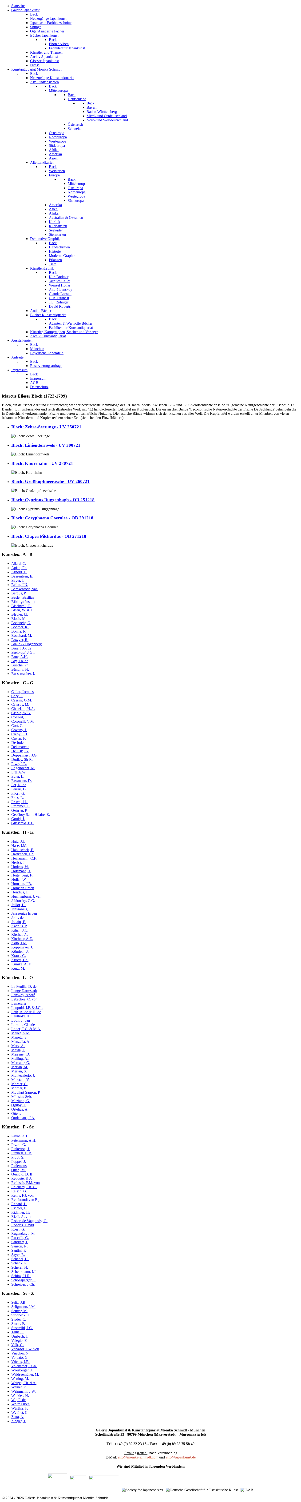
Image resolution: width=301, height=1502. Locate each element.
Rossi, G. (18, 1229)
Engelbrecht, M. (23, 768)
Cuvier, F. (18, 738)
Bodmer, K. (20, 627)
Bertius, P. (18, 593)
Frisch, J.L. (19, 802)
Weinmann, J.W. (23, 1391)
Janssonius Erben (24, 913)
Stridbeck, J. (20, 1315)
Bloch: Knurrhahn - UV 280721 (42, 463)
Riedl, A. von (21, 1217)
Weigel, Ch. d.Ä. (23, 1383)
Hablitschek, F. (22, 850)
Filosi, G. (18, 793)
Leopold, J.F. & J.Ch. (27, 1008)
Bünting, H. (20, 669)
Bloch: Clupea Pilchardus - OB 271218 (48, 536)
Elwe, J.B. (19, 764)
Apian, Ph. (19, 568)
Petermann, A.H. (23, 1140)
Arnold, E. (19, 572)
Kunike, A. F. (21, 964)
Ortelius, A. (19, 1109)
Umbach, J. (19, 1336)
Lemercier (18, 1003)
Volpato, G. (19, 1357)
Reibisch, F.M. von (25, 1183)
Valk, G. (17, 1345)
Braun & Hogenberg (26, 644)
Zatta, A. (17, 1417)
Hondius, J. (19, 892)
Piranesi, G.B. (21, 1153)
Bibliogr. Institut (23, 602)
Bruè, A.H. (19, 657)
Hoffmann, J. (21, 871)
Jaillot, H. (18, 905)
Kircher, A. (19, 934)
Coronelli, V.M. (23, 721)
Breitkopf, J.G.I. (23, 652)
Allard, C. (18, 564)
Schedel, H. (20, 1259)
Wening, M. (20, 1379)
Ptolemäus (19, 1166)
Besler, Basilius (22, 597)
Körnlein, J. (20, 951)
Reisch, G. (19, 1191)
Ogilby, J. (18, 1105)
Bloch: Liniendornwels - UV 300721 (45, 445)
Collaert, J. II (21, 717)
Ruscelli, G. (20, 1238)
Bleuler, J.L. (20, 614)
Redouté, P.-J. (21, 1178)
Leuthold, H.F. (22, 1016)
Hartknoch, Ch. (22, 854)
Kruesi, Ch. (19, 960)
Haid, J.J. (18, 841)
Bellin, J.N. (19, 585)
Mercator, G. (20, 1063)
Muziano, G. (20, 1101)
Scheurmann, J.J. (23, 1272)
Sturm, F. (18, 1324)
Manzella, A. (20, 1042)
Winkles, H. (20, 1396)
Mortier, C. (19, 1084)
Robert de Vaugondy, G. (29, 1221)
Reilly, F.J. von (22, 1195)
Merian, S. (19, 1071)
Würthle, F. (19, 1408)
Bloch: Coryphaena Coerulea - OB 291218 (52, 517)
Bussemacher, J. (23, 674)
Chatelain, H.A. (23, 709)
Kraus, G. (18, 956)
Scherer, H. (19, 1267)
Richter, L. (19, 1208)
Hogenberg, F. (22, 875)
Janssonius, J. (21, 909)
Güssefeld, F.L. (22, 823)
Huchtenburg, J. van (26, 896)
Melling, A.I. (20, 1058)
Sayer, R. (18, 1255)
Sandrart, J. (19, 1242)
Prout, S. (17, 1157)
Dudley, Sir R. (22, 759)
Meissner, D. (20, 1054)
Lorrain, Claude (23, 1025)
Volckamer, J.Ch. (24, 1366)
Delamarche (20, 747)
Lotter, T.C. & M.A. (26, 1029)
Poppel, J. (18, 1161)
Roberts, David (22, 1225)
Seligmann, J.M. (23, 1307)
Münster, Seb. (21, 1097)
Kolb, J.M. (19, 943)
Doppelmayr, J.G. (24, 755)
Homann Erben (22, 888)
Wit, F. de (18, 1400)
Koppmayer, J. (22, 947)
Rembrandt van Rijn (26, 1200)
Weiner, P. (18, 1387)
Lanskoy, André (23, 995)
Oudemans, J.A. (23, 1118)
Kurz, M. (18, 968)
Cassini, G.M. (21, 700)
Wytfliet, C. (19, 1412)
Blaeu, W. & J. (22, 610)
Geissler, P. (19, 810)
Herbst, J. (18, 863)
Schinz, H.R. (21, 1276)
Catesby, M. (20, 704)
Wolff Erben (20, 1404)
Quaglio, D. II (21, 1174)
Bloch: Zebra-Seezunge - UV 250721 (46, 426)
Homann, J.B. (21, 884)
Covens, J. (19, 730)
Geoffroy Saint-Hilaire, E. (30, 815)
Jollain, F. (18, 922)
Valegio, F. (19, 1341)
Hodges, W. (20, 867)
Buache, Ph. (20, 665)
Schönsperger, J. (23, 1280)
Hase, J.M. (19, 846)
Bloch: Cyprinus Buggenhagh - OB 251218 (53, 499)
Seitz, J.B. (18, 1302)
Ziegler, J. (18, 1421)
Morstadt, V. (20, 1080)
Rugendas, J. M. (23, 1233)
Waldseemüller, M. (25, 1374)
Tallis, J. (17, 1332)
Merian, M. (19, 1067)
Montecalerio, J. (23, 1075)
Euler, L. (17, 776)
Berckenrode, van (24, 589)
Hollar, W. (19, 879)
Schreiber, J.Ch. (23, 1284)
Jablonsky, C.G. (23, 901)
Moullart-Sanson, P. (25, 1092)
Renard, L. (19, 1204)
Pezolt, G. (18, 1145)
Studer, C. (18, 1319)
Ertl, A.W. (18, 772)
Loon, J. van (20, 1020)
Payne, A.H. (20, 1136)
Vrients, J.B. (20, 1362)
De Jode (17, 743)
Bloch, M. (18, 619)
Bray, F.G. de (21, 648)
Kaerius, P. (19, 926)
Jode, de (17, 918)
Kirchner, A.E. (22, 939)
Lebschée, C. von (24, 999)
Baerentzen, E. (22, 576)
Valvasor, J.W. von (25, 1349)
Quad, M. (18, 1170)
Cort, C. (17, 726)
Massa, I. (18, 1050)
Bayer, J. (17, 580)
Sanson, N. (19, 1246)
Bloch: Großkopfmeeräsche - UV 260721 (50, 481)
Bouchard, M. (21, 635)
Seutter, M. (19, 1311)
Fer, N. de (18, 785)
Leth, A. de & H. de (26, 1012)
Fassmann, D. (21, 781)
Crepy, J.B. (19, 734)
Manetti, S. (19, 1037)
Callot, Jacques (22, 692)
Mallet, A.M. (20, 1033)
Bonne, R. (19, 631)
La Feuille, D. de (23, 986)
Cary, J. (17, 696)
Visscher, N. (20, 1353)
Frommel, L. (20, 806)
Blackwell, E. (21, 606)
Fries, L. (17, 798)
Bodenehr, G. (21, 623)
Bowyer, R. (19, 640)
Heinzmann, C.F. (24, 858)
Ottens (16, 1114)
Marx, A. (18, 1046)
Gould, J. (18, 819)
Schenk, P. (19, 1263)
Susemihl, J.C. (22, 1328)
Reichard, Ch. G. (24, 1187)
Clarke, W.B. (21, 713)
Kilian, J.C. (19, 930)
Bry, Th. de (19, 661)
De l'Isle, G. (20, 751)
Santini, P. (18, 1250)
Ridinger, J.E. (21, 1212)
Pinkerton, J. (20, 1149)
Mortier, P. (19, 1088)
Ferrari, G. (19, 789)
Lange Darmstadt (24, 991)
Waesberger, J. (22, 1370)
